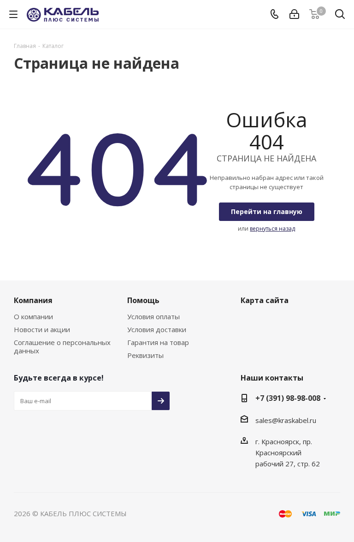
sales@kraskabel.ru (285, 420)
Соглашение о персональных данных (62, 346)
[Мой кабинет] (294, 14)
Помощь (143, 300)
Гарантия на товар (158, 342)
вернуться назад (272, 228)
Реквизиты (145, 355)
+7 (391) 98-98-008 (287, 398)
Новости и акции (42, 329)
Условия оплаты (153, 316)
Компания (33, 300)
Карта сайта (265, 300)
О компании (33, 316)
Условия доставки (156, 329)
